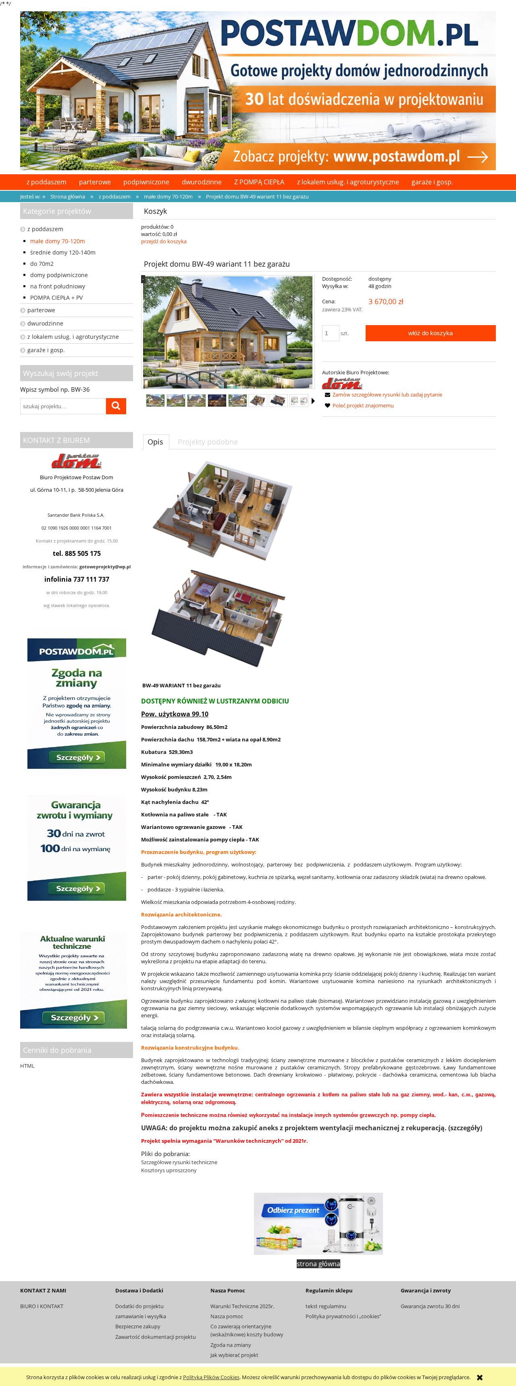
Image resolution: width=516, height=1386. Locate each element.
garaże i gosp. (46, 350)
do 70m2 (42, 263)
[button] (313, 401)
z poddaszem (45, 229)
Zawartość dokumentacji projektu (155, 1336)
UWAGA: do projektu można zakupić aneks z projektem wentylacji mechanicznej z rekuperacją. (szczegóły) (311, 1127)
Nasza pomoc (226, 1316)
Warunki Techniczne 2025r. (242, 1306)
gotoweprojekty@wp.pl (105, 567)
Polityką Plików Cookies (211, 1377)
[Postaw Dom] (342, 382)
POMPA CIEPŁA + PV (56, 297)
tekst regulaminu (326, 1306)
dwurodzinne (45, 323)
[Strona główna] (258, 89)
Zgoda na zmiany (230, 1344)
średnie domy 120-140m (63, 252)
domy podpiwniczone (59, 275)
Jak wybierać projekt (234, 1355)
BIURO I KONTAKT (41, 1306)
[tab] (156, 441)
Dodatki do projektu (139, 1306)
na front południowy (57, 286)
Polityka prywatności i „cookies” (343, 1316)
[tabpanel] (318, 817)
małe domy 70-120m (57, 241)
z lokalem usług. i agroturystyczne (73, 336)
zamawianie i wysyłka (140, 1316)
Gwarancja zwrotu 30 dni (430, 1306)
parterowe (41, 310)
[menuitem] (46, 182)
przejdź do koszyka (164, 241)
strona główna (318, 1263)
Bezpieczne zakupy (137, 1326)
